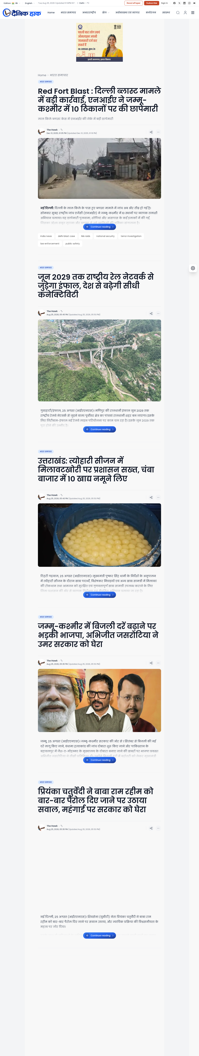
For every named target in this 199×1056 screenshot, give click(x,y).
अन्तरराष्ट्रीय (89, 12)
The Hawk (52, 130)
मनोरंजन (151, 12)
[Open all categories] (193, 12)
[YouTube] (194, 3)
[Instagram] (189, 3)
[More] (151, 132)
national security (105, 236)
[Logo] (21, 12)
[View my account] (185, 12)
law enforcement (49, 243)
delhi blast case (66, 236)
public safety (73, 243)
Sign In (164, 3)
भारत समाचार (68, 12)
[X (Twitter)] (179, 3)
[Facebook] (174, 3)
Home (51, 12)
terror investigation (131, 236)
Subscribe (151, 3)
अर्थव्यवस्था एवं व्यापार (127, 12)
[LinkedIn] (184, 3)
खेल (104, 12)
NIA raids (85, 236)
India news (46, 236)
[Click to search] (178, 12)
